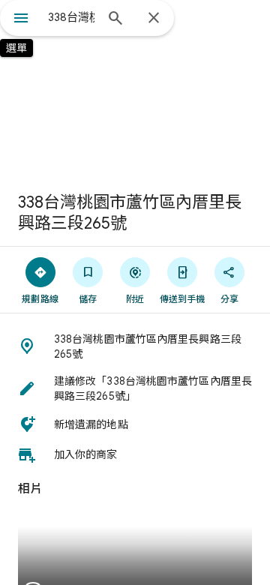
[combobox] (71, 17)
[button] (135, 347)
